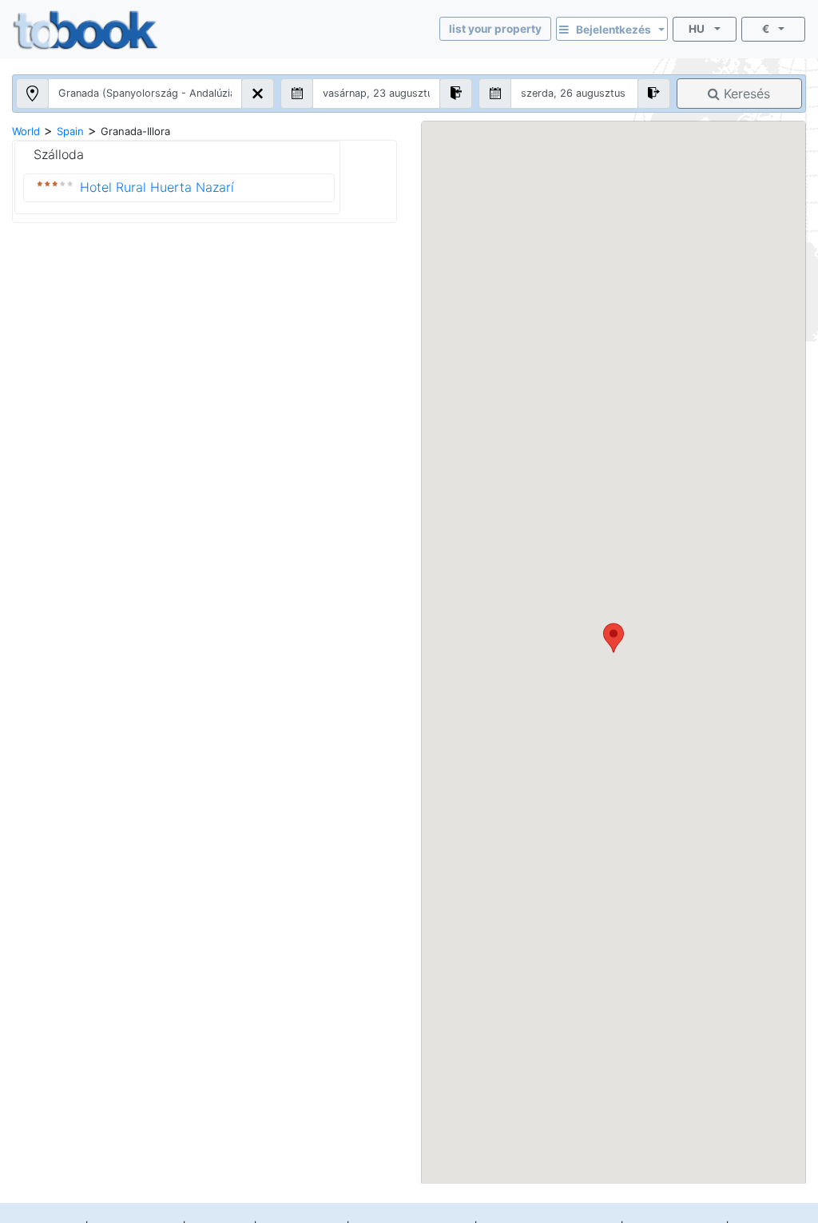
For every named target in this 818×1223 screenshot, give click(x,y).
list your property (495, 28)
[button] (613, 638)
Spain (70, 131)
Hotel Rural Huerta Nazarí (157, 187)
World (26, 131)
